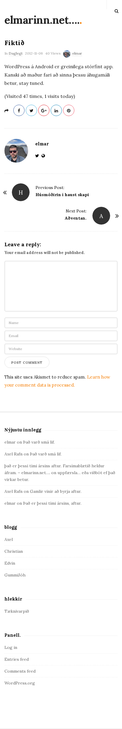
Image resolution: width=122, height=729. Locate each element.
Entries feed (16, 659)
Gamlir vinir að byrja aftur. (55, 491)
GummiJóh (14, 575)
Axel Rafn (13, 454)
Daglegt (16, 53)
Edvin (9, 563)
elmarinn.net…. (41, 20)
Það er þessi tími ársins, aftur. (52, 503)
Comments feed (20, 671)
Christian (13, 551)
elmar (77, 53)
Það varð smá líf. (39, 442)
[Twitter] (38, 155)
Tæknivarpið (16, 611)
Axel (8, 539)
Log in (10, 647)
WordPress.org (19, 683)
